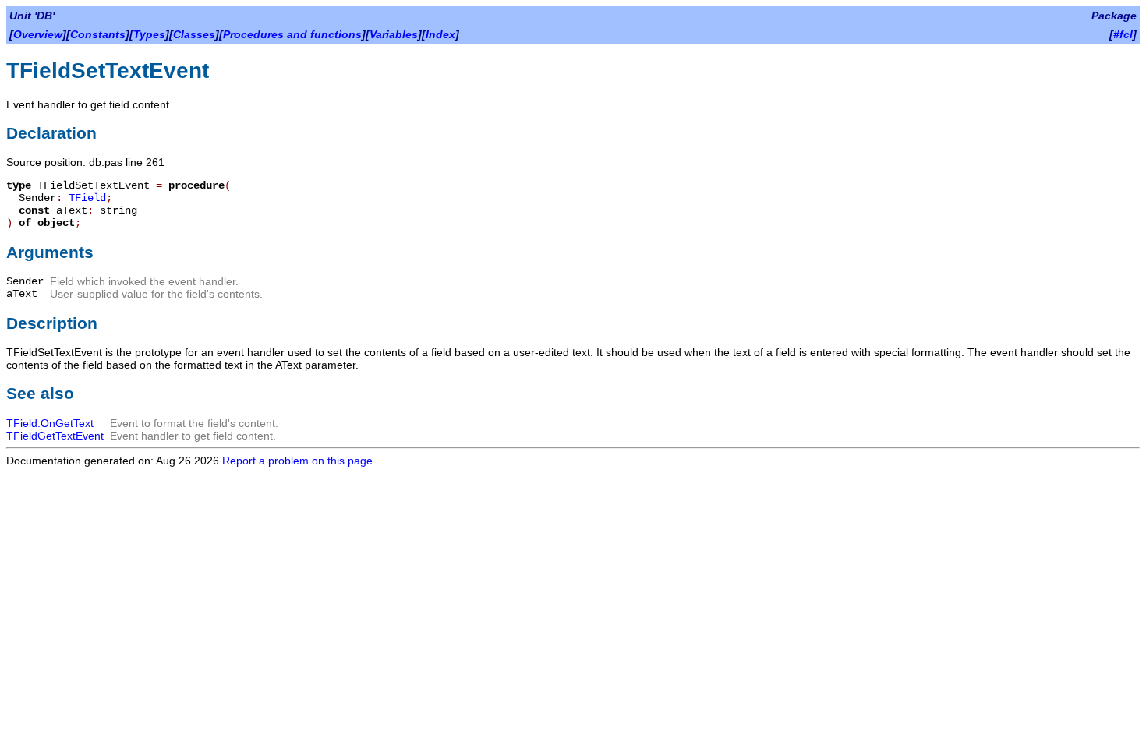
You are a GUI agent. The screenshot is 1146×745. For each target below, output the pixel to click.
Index (440, 34)
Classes (194, 34)
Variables (394, 34)
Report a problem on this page (297, 460)
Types (149, 34)
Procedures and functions (292, 34)
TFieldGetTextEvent (55, 435)
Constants (98, 34)
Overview (37, 34)
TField (87, 198)
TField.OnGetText (50, 423)
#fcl (1123, 34)
